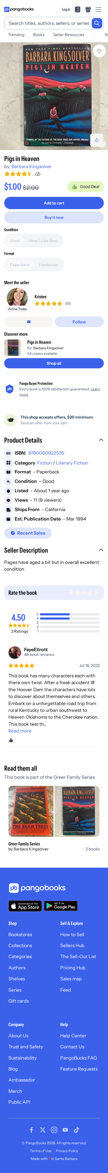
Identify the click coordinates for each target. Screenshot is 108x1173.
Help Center (73, 1035)
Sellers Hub (72, 945)
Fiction (44, 463)
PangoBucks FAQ (78, 1058)
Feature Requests (79, 1069)
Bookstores (20, 934)
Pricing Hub (72, 967)
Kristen (40, 296)
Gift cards (18, 1001)
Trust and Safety (25, 1046)
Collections (20, 945)
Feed (65, 990)
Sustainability (22, 1058)
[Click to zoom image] (54, 96)
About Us (18, 1035)
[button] (54, 441)
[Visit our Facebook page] (31, 1130)
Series (14, 990)
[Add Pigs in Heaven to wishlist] (99, 51)
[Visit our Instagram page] (54, 1130)
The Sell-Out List (78, 956)
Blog (13, 1069)
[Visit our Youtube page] (65, 1130)
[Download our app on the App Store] (25, 906)
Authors (16, 967)
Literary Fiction (72, 463)
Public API (19, 1102)
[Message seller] (28, 322)
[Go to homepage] (19, 9)
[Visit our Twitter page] (43, 1130)
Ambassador (21, 1080)
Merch (15, 1091)
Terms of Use (41, 1151)
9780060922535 (46, 453)
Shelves (16, 978)
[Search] (97, 23)
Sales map (71, 978)
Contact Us (72, 1046)
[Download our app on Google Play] (61, 906)
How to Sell (72, 934)
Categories (20, 956)
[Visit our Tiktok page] (76, 1130)
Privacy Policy (67, 1151)
